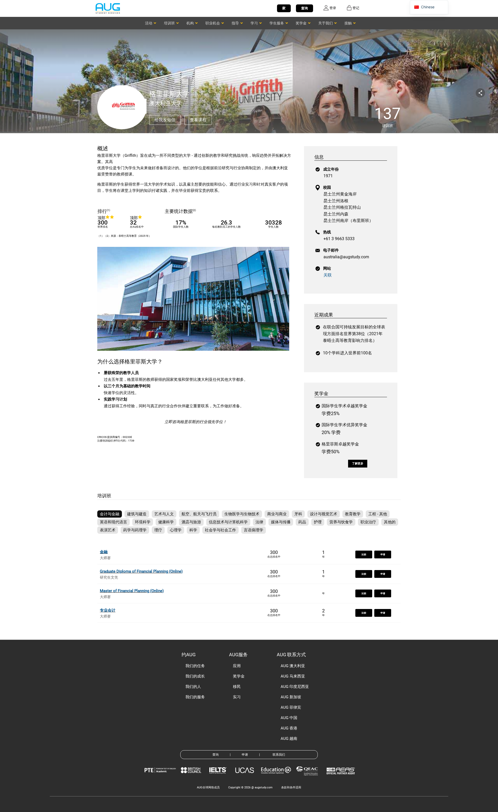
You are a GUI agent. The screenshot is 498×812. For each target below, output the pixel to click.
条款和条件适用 (291, 787)
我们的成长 (195, 676)
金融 (104, 552)
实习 (237, 697)
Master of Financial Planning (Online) (132, 590)
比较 (364, 554)
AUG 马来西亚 (293, 676)
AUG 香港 (289, 728)
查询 (304, 8)
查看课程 (198, 119)
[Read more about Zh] (107, 8)
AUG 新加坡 (291, 697)
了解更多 (357, 463)
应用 (237, 666)
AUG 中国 (289, 717)
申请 (383, 554)
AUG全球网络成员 (208, 787)
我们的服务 (195, 697)
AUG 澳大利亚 (293, 666)
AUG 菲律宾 (291, 707)
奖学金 (239, 676)
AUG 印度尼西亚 (295, 686)
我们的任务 (195, 666)
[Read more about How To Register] (341, 778)
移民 (237, 686)
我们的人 (193, 686)
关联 (327, 275)
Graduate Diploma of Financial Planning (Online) (141, 571)
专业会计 (107, 610)
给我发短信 (165, 119)
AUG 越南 (289, 738)
